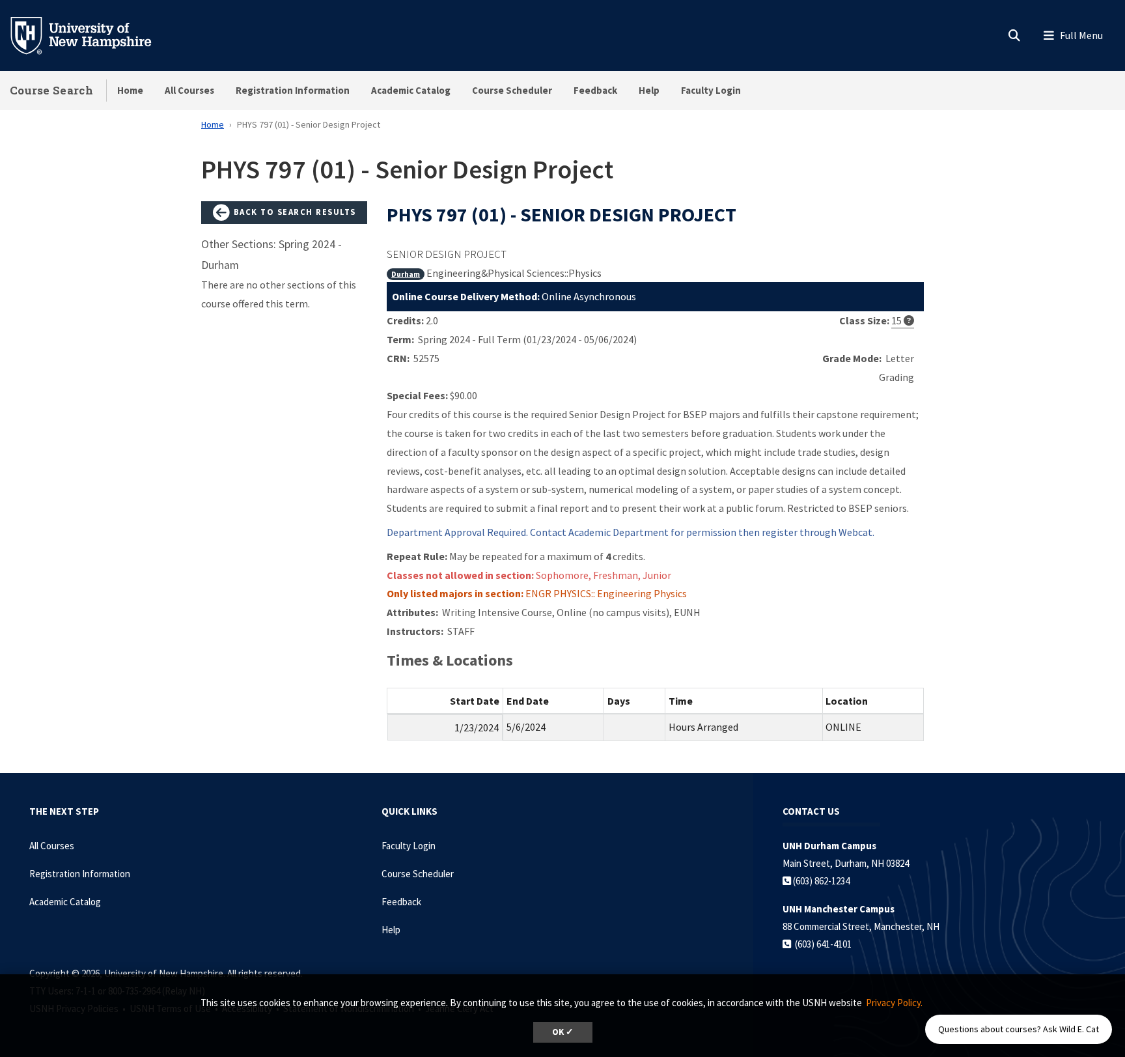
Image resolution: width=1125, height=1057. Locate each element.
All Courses (189, 90)
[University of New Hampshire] (91, 34)
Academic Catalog (411, 90)
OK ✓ (563, 1031)
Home (130, 90)
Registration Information (293, 90)
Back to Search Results (293, 211)
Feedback (595, 90)
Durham (405, 274)
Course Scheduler (512, 90)
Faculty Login (711, 90)
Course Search (51, 90)
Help (649, 90)
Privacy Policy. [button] (894, 1002)
